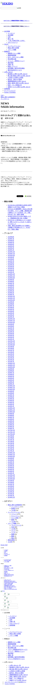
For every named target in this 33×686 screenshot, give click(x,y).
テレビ (13, 530)
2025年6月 (11, 263)
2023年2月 (11, 315)
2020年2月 (11, 382)
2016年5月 (11, 465)
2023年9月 (11, 302)
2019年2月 (11, 404)
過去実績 (10, 62)
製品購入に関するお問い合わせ (17, 74)
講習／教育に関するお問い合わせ (18, 83)
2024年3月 (11, 291)
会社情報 (7, 31)
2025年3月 (11, 268)
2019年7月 (11, 395)
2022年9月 (11, 324)
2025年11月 (11, 253)
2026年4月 (11, 244)
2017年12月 (11, 430)
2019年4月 (11, 400)
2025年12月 (11, 251)
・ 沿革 (10, 619)
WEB (12, 527)
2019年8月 (11, 393)
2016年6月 (11, 464)
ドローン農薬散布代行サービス (17, 649)
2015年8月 (11, 482)
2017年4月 (11, 445)
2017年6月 (11, 441)
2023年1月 (11, 317)
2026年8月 (11, 237)
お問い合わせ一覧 (7, 579)
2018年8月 (11, 415)
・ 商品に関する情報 (14, 633)
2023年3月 (11, 313)
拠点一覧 (10, 39)
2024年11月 (11, 276)
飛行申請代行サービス (15, 70)
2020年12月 (11, 363)
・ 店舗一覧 (11, 621)
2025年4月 (11, 266)
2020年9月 (11, 369)
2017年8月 (11, 438)
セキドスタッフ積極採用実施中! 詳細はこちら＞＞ (16, 20)
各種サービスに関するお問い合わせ (19, 87)
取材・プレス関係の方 (15, 85)
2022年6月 (11, 330)
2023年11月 (11, 298)
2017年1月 (11, 451)
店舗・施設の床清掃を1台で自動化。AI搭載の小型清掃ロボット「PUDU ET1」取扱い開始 (19, 227)
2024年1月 (11, 294)
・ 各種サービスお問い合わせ (17, 680)
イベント (14, 514)
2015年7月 (11, 484)
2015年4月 (11, 490)
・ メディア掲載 (13, 635)
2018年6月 (11, 419)
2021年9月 (11, 346)
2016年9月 (11, 458)
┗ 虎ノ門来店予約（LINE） (16, 40)
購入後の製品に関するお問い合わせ (19, 75)
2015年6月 (11, 486)
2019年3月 (11, 402)
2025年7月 (11, 261)
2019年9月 (11, 391)
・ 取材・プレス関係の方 (16, 678)
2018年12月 (11, 408)
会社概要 (10, 35)
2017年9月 (11, 436)
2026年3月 (11, 246)
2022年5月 (11, 331)
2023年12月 (11, 296)
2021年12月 (11, 341)
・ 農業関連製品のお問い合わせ (18, 674)
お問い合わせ (8, 72)
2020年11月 (11, 365)
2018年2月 (11, 426)
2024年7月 (11, 283)
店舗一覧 (10, 64)
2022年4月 (11, 333)
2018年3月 (11, 424)
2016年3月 (11, 469)
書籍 (12, 536)
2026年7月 (11, 238)
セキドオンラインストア (12, 682)
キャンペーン (15, 516)
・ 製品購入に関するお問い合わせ (18, 667)
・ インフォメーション (15, 632)
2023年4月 (11, 311)
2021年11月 (11, 343)
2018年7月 (11, 417)
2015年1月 (11, 495)
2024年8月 (11, 281)
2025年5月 (11, 264)
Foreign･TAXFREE (10, 92)
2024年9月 (11, 279)
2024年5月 (11, 287)
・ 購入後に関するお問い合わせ (18, 669)
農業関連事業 (12, 55)
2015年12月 (11, 475)
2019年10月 (11, 389)
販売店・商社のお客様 (15, 79)
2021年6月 (11, 352)
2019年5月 (11, 398)
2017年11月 (11, 432)
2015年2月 (11, 493)
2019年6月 (11, 397)
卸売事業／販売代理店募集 (16, 68)
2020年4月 (11, 378)
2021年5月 (11, 354)
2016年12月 (11, 452)
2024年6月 (11, 285)
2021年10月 (11, 344)
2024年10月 (11, 277)
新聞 (12, 534)
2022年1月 (11, 339)
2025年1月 (11, 272)
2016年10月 (11, 456)
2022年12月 (11, 318)
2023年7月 (11, 305)
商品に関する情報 (13, 48)
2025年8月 (11, 259)
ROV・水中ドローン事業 (15, 57)
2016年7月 (11, 462)
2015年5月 (11, 488)
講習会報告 (11, 540)
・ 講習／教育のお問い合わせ (17, 676)
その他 (13, 510)
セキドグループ (13, 42)
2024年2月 (11, 292)
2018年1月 (11, 428)
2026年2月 (11, 248)
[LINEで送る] (28, 196)
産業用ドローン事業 (14, 53)
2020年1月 (11, 384)
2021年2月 (11, 359)
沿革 (9, 37)
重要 (12, 519)
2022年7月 (11, 328)
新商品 (13, 508)
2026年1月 (11, 250)
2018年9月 (11, 413)
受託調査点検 (12, 59)
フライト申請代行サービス (16, 659)
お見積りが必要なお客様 (15, 77)
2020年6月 (11, 374)
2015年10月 (11, 478)
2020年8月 (11, 371)
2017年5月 (11, 443)
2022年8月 (11, 326)
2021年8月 (11, 348)
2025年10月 (11, 255)
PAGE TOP (4, 545)
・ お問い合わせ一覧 (14, 665)
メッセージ (11, 33)
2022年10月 (11, 322)
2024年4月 (11, 289)
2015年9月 (11, 480)
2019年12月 (11, 385)
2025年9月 (11, 257)
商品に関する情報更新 (15, 505)
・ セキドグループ (13, 623)
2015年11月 (11, 477)
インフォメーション (14, 46)
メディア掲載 (12, 49)
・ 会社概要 (11, 618)
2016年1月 (11, 473)
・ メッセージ (12, 616)
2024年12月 (11, 274)
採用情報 (5, 555)
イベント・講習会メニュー (16, 61)
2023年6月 (11, 307)
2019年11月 (11, 387)
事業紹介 (7, 51)
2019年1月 (11, 406)
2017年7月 (11, 439)
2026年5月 (11, 242)
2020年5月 (11, 376)
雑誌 (12, 538)
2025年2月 (11, 270)
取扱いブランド (13, 66)
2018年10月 (11, 411)
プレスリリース (16, 525)
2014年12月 (11, 497)
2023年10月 (11, 300)
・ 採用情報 (11, 625)
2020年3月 (11, 380)
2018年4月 (11, 423)
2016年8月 (11, 460)
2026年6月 (11, 240)
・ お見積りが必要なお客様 (16, 671)
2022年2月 (11, 337)
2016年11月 (11, 454)
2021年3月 (11, 358)
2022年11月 (11, 320)
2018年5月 (11, 421)
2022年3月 (11, 335)
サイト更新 (14, 518)
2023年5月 (11, 309)
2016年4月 (11, 467)
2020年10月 (11, 367)
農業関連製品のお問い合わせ (17, 81)
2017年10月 (11, 434)
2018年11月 (11, 410)
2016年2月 (11, 471)
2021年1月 (11, 361)
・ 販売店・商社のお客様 (16, 673)
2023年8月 (11, 304)
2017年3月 (11, 447)
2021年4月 (11, 356)
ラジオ (13, 532)
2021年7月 (11, 350)
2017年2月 (11, 449)
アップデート (15, 506)
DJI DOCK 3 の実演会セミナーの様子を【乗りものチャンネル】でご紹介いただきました (20, 222)
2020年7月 (11, 372)
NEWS (6, 44)
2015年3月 (11, 491)
